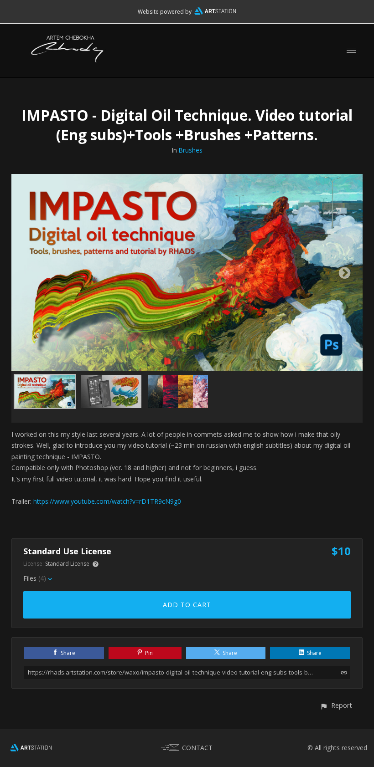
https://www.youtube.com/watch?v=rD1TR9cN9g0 (107, 501)
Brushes (190, 150)
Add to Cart (187, 604)
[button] (336, 705)
